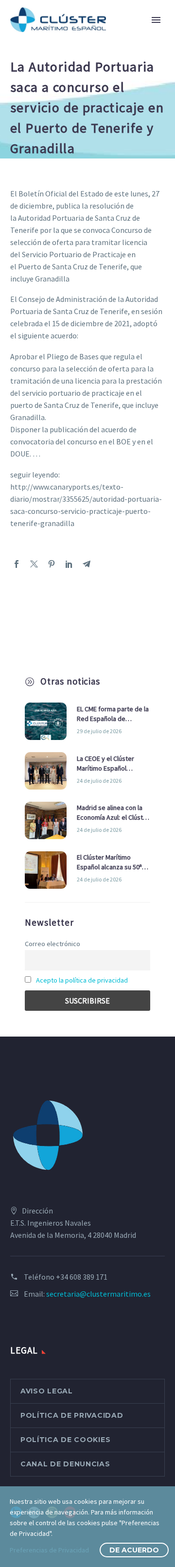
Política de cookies (65, 1439)
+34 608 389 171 (81, 1277)
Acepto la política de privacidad (82, 980)
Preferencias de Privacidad (49, 1550)
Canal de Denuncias (65, 1464)
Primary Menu (156, 20)
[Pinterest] (51, 564)
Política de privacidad (71, 1415)
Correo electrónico (52, 943)
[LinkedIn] (69, 564)
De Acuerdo (134, 1550)
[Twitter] (34, 564)
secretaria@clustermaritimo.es (98, 1294)
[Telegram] (86, 564)
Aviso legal (46, 1391)
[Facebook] (16, 564)
